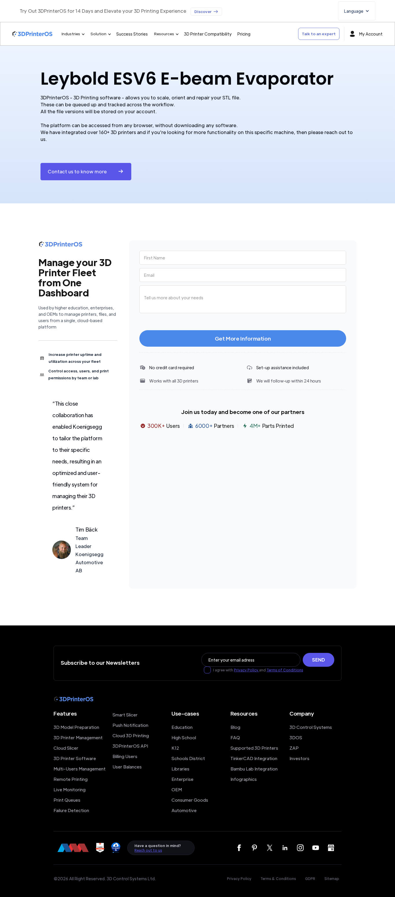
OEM (176, 789)
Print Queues (66, 800)
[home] (32, 34)
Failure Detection (71, 810)
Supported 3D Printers (254, 748)
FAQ (235, 737)
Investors (299, 758)
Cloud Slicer (65, 748)
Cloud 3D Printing (130, 735)
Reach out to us (148, 850)
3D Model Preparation (76, 727)
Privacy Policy (246, 670)
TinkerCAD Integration (253, 758)
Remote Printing (70, 779)
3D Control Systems (310, 727)
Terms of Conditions (285, 670)
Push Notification (130, 725)
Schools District (188, 758)
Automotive (184, 810)
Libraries (180, 768)
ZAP (294, 748)
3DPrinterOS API (130, 746)
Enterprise (182, 779)
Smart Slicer (125, 714)
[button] (356, 11)
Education (182, 727)
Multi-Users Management (79, 768)
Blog (235, 727)
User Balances (127, 766)
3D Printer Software (74, 758)
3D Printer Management (78, 737)
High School (183, 737)
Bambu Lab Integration (254, 768)
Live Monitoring (69, 789)
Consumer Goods (189, 800)
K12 (175, 748)
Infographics (243, 779)
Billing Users (124, 756)
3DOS (295, 737)
